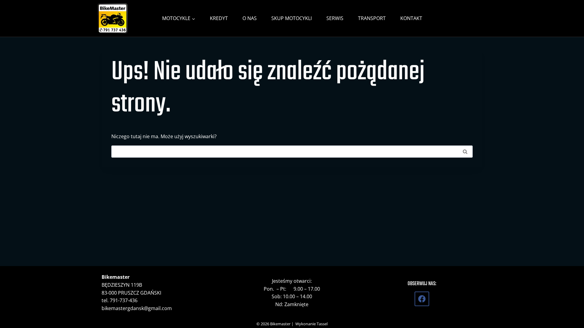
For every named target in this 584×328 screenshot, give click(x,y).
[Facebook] (422, 299)
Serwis (334, 18)
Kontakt (411, 18)
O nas (249, 18)
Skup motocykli (291, 18)
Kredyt (219, 18)
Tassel (322, 323)
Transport (372, 18)
